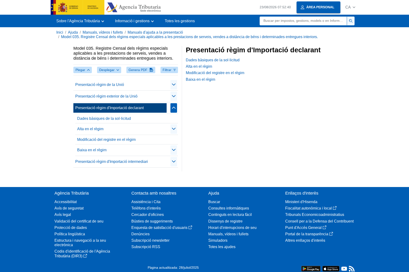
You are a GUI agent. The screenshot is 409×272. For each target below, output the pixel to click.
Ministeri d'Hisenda (301, 202)
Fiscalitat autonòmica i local (308, 208)
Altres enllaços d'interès (305, 240)
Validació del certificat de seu (78, 221)
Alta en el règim (90, 129)
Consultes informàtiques (228, 208)
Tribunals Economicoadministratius (314, 215)
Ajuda (73, 32)
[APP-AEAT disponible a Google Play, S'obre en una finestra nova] (310, 268)
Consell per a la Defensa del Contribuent (319, 221)
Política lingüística (69, 234)
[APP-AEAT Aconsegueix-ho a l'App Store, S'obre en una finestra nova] (330, 268)
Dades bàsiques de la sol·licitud (104, 118)
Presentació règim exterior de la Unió (106, 96)
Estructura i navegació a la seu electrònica (80, 242)
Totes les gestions (180, 21)
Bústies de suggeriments (152, 221)
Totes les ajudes (222, 247)
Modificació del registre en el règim (106, 140)
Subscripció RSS (145, 247)
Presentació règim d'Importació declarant (109, 108)
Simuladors (217, 240)
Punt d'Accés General (303, 228)
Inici (59, 32)
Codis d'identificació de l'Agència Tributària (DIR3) (82, 253)
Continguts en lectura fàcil (230, 215)
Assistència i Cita (145, 202)
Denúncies (140, 234)
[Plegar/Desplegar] (173, 84)
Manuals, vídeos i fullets (103, 32)
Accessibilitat (65, 202)
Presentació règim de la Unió (99, 85)
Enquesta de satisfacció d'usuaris (159, 228)
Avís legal (62, 215)
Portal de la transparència (306, 234)
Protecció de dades (70, 228)
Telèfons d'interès (146, 208)
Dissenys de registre (225, 221)
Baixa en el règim (92, 150)
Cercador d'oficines (147, 215)
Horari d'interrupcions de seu (232, 228)
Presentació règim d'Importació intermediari (111, 162)
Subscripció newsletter (150, 240)
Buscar (214, 202)
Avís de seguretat (69, 208)
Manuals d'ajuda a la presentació (155, 32)
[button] (350, 7)
